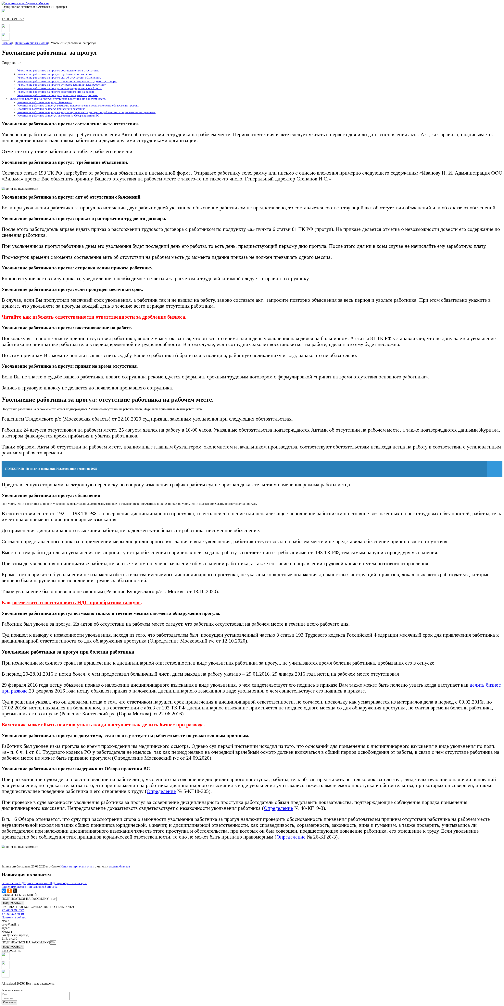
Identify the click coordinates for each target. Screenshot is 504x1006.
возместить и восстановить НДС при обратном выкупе (76, 602)
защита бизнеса (119, 866)
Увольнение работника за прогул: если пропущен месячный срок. (59, 88)
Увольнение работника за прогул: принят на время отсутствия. (57, 95)
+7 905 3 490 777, (13, 910)
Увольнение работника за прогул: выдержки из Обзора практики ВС (58, 115)
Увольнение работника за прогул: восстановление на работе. (56, 91)
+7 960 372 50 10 (13, 913)
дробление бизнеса (163, 317)
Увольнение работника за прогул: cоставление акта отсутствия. (58, 70)
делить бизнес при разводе (173, 725)
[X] (15, 891)
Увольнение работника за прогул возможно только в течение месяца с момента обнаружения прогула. (78, 105)
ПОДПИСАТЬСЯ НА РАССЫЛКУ (25, 942)
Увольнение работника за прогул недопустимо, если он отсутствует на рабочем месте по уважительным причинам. (86, 112)
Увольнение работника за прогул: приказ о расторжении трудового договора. (67, 81)
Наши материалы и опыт (77, 866)
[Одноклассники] (9, 891)
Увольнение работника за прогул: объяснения (44, 102)
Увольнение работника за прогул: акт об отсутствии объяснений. (59, 77)
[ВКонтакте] (4, 891)
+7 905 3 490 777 (13, 19)
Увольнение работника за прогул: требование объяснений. (55, 74)
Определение (161, 791)
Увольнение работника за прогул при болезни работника (51, 108)
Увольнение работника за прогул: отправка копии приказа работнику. (61, 84)
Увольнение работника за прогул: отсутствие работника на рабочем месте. (58, 98)
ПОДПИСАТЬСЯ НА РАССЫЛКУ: (26, 898)
